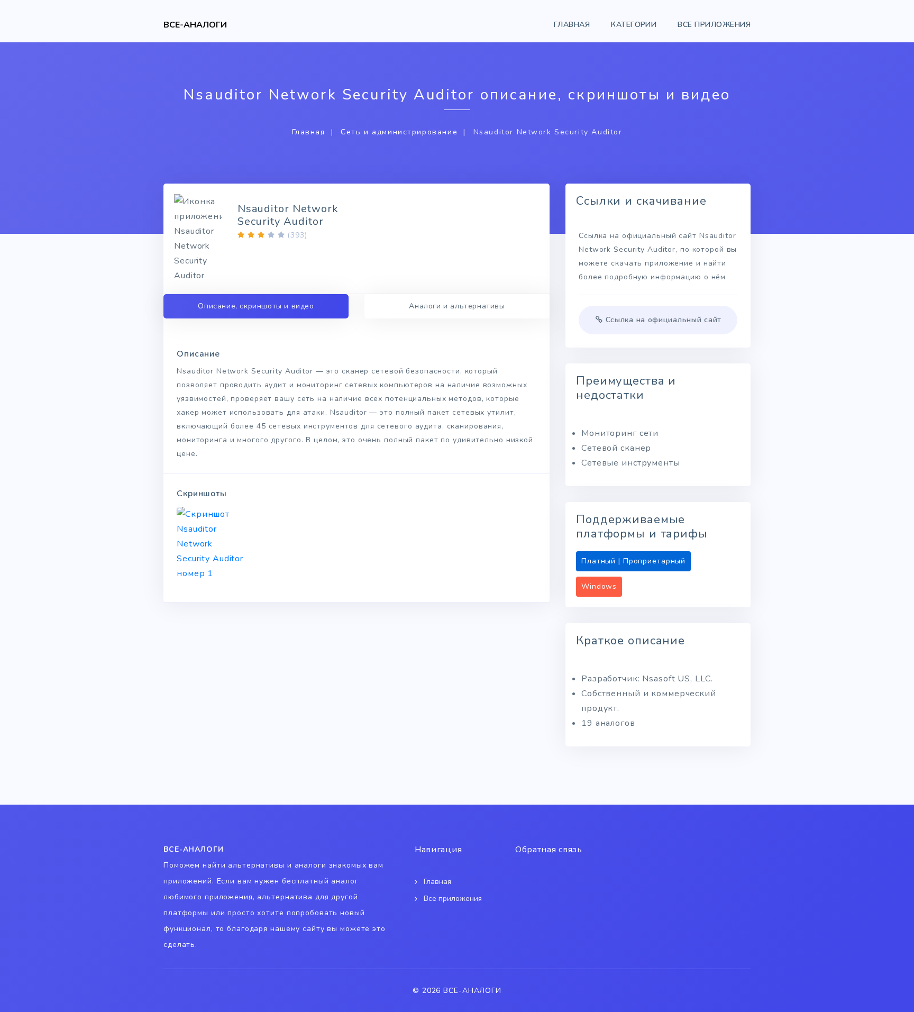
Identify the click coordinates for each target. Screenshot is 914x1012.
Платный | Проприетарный (633, 561)
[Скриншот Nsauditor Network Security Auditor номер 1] (212, 544)
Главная (308, 132)
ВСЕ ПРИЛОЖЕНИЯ (714, 25)
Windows (599, 586)
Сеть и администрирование (399, 132)
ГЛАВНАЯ (572, 25)
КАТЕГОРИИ (633, 25)
